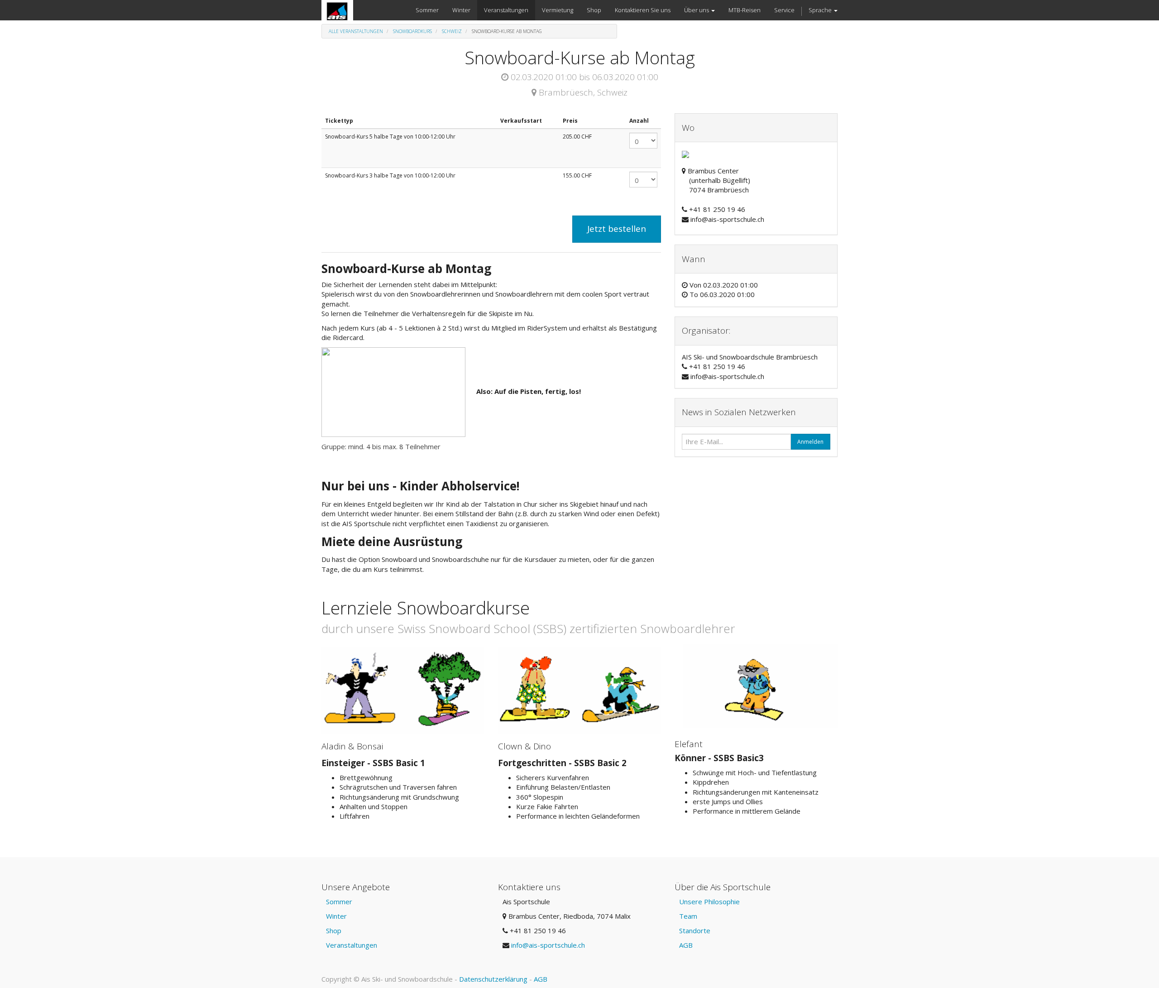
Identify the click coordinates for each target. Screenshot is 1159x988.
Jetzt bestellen (616, 229)
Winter (336, 916)
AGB (686, 945)
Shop (333, 930)
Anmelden (810, 442)
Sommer (339, 901)
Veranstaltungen (351, 945)
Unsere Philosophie (709, 901)
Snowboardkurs (412, 31)
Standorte (694, 930)
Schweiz (452, 31)
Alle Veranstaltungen (356, 31)
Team (688, 916)
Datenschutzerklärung (493, 978)
